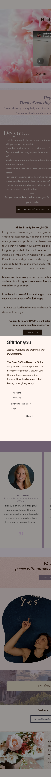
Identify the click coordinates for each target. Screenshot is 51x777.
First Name (16, 393)
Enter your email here (20, 404)
